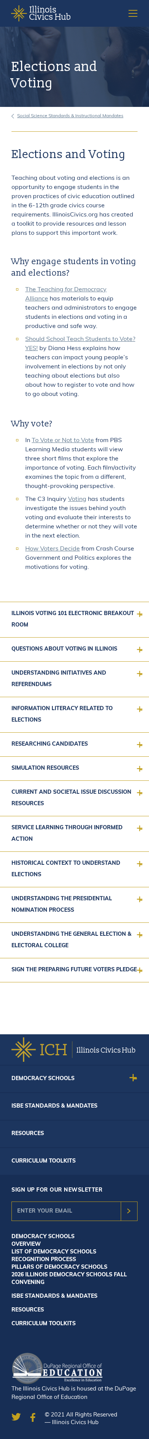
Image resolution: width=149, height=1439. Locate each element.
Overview (26, 1244)
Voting (77, 499)
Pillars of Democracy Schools (59, 1267)
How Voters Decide (52, 549)
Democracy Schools (42, 1079)
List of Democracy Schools (53, 1252)
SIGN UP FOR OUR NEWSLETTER (56, 1190)
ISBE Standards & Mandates (54, 1106)
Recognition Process (43, 1260)
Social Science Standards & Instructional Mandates (70, 116)
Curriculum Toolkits (43, 1161)
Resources (27, 1134)
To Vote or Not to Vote (63, 441)
